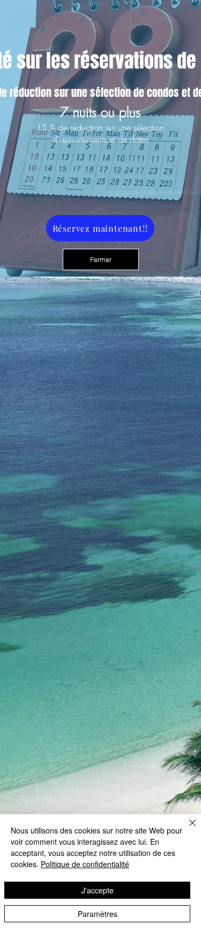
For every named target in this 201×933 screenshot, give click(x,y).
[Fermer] (186, 829)
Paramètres (97, 913)
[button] (101, 259)
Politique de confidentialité (85, 864)
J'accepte (97, 890)
